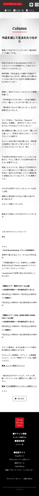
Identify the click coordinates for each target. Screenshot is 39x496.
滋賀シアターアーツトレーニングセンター (19, 470)
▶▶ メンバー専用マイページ (13, 365)
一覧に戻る (19, 398)
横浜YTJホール (19, 463)
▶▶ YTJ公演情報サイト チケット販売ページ (19, 386)
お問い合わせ (27, 479)
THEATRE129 (19, 466)
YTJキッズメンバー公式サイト (19, 459)
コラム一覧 (19, 444)
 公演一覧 (18, 10)
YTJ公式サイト (19, 456)
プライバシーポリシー (14, 479)
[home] (12, 4)
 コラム (30, 10)
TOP (7, 10)
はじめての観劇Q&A (19, 437)
